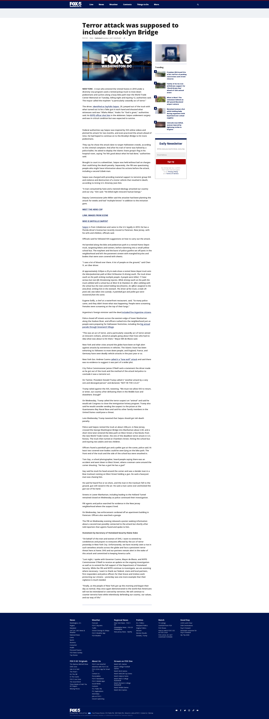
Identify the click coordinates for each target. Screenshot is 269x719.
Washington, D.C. (75, 623)
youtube (176, 710)
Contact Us (96, 674)
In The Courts (74, 677)
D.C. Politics (140, 623)
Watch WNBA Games (121, 687)
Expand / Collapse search (198, 4)
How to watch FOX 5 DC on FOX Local (166, 631)
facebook (180, 710)
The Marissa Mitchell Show (79, 664)
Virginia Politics (141, 628)
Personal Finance (75, 650)
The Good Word (75, 682)
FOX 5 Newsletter (98, 679)
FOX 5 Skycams (97, 625)
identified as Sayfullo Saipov (106, 106)
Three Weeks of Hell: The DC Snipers (78, 685)
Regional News (121, 620)
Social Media (96, 684)
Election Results (141, 633)
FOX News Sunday (76, 653)
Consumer (73, 645)
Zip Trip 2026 (184, 635)
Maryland (73, 628)
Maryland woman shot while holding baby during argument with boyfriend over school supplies (176, 113)
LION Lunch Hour (186, 623)
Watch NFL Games (120, 664)
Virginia (72, 625)
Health (72, 648)
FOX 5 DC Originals (78, 661)
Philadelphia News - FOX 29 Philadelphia (123, 628)
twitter (185, 710)
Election (139, 631)
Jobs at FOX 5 (96, 696)
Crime (72, 637)
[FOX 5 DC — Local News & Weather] (77, 4)
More (156, 4)
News (91, 38)
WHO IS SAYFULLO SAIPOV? (95, 221)
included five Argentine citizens (136, 312)
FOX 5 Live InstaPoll (98, 664)
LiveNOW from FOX (165, 625)
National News (75, 635)
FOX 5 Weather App (98, 633)
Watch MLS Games (120, 690)
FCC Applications (97, 691)
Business (73, 642)
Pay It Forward (185, 628)
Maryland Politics (142, 625)
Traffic (94, 628)
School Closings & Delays (100, 631)
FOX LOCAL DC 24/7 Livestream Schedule (165, 636)
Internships (95, 694)
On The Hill (73, 674)
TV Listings (162, 623)
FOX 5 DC (85, 38)
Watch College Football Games (122, 668)
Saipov (85, 227)
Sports (72, 640)
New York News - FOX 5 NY (122, 624)
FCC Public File (97, 689)
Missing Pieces (75, 689)
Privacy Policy (173, 172)
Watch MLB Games (120, 671)
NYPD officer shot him (100, 115)
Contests (95, 686)
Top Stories (74, 655)
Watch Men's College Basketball (121, 680)
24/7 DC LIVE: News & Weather (77, 631)
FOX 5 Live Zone (75, 679)
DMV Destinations (186, 625)
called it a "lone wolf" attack (124, 359)
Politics (139, 620)
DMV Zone (73, 667)
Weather (96, 620)
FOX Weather (96, 636)
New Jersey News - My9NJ (123, 632)
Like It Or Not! (74, 669)
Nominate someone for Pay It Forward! (188, 631)
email (197, 710)
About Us (96, 661)
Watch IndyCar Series (121, 676)
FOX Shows (162, 628)
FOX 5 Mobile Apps (98, 681)
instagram (189, 710)
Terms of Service (172, 174)
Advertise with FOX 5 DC (100, 667)
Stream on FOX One (123, 661)
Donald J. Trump (141, 636)
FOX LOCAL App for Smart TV (101, 670)
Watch (161, 620)
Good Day (185, 620)
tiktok (193, 710)
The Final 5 (73, 672)
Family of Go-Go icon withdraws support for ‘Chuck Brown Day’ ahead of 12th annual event (176, 88)
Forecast (95, 623)
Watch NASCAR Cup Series (123, 674)
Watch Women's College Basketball (122, 684)
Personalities (96, 676)
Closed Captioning (98, 699)
